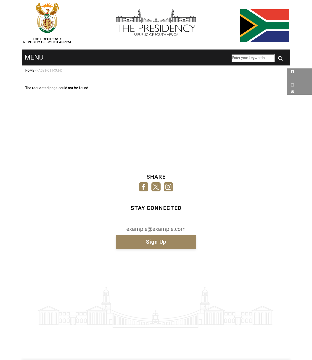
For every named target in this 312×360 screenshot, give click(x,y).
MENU (34, 57)
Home (29, 70)
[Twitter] (156, 185)
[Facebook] (143, 185)
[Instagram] (168, 185)
